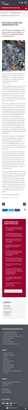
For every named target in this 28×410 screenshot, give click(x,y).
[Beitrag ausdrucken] (25, 209)
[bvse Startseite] (25, 8)
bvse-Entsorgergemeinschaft (11, 344)
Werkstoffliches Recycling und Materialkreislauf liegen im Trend (14, 246)
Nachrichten (6, 340)
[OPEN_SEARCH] (19, 2)
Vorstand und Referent (9, 332)
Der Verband (6, 363)
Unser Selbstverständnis (10, 334)
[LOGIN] (22, 2)
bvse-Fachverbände (8, 365)
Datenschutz (6, 369)
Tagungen (6, 359)
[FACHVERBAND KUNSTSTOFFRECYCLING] (14, 3)
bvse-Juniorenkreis (8, 367)
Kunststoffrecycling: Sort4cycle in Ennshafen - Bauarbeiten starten (14, 278)
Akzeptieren (8, 405)
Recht (5, 357)
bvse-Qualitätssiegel (9, 361)
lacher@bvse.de (8, 309)
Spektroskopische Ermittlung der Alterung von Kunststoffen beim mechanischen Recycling (14, 259)
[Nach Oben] (25, 408)
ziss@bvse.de (7, 315)
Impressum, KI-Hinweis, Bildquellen (12, 371)
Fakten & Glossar (8, 338)
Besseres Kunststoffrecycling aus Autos (13, 264)
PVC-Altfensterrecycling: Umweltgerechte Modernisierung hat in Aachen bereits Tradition (14, 235)
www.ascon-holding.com (12, 194)
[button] (5, 210)
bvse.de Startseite (8, 353)
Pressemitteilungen (8, 342)
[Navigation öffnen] (25, 3)
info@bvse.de (5, 389)
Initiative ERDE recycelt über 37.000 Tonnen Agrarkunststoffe (13, 284)
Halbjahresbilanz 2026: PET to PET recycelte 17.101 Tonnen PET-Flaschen (14, 240)
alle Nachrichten (13, 291)
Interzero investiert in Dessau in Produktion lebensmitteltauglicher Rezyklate (14, 229)
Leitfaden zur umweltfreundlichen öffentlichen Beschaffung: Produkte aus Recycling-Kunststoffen (14, 253)
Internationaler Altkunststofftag (13, 336)
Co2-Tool (5, 372)
